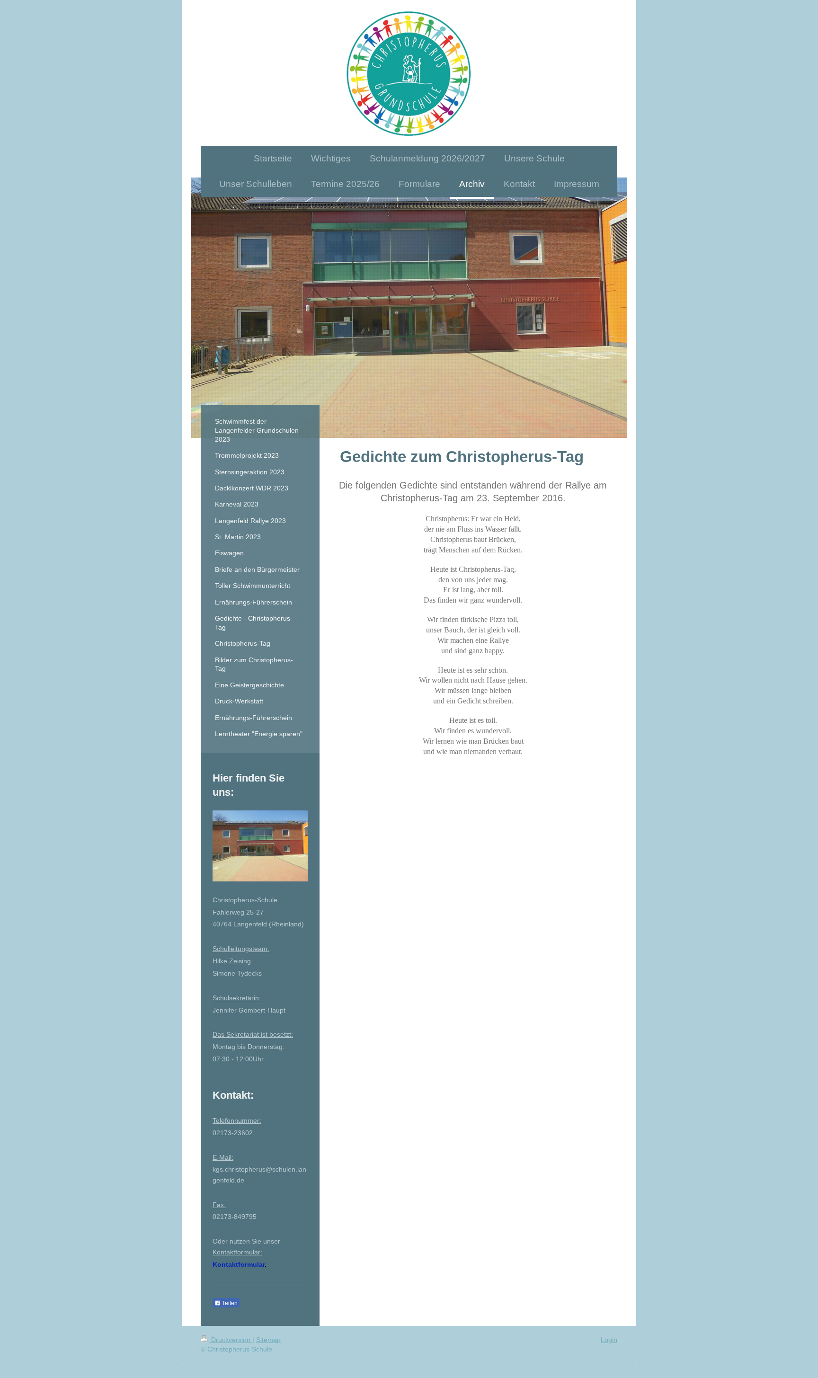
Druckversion (230, 1339)
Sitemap (268, 1339)
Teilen (229, 1303)
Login (609, 1339)
